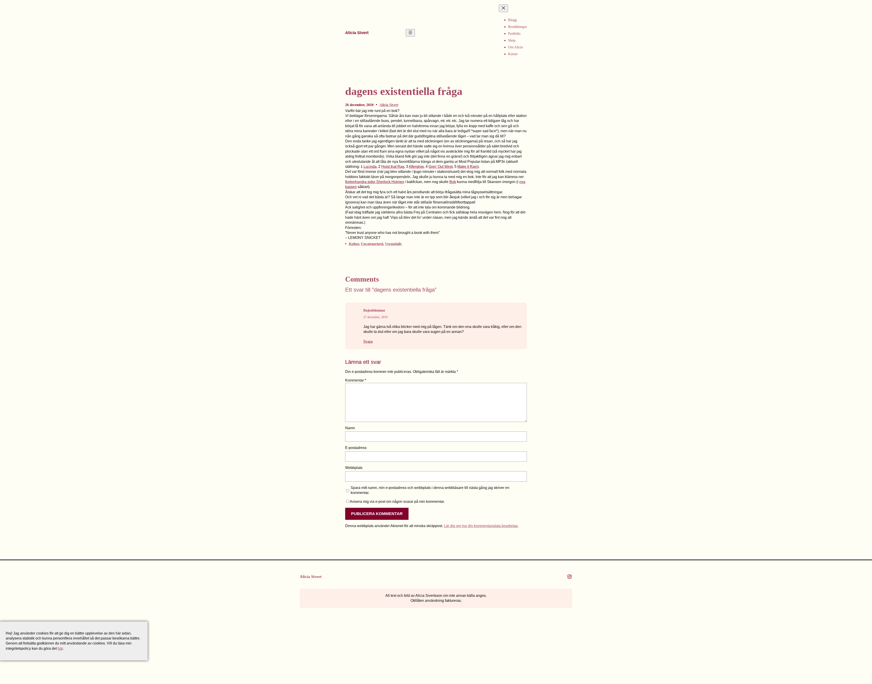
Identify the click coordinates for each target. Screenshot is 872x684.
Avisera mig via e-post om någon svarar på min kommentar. (397, 501)
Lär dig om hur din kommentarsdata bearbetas (481, 526)
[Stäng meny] (503, 8)
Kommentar (355, 380)
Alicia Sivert (357, 32)
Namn (350, 428)
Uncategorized (372, 244)
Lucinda (370, 167)
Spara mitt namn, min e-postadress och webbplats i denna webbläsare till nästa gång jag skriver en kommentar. (430, 490)
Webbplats (353, 468)
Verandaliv (393, 244)
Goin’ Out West (441, 167)
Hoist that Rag (392, 167)
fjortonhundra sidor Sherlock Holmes (374, 182)
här (60, 648)
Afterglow (416, 167)
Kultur (354, 244)
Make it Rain (467, 167)
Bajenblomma (374, 310)
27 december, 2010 (375, 317)
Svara (368, 341)
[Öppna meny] (410, 33)
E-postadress (356, 448)
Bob (452, 182)
